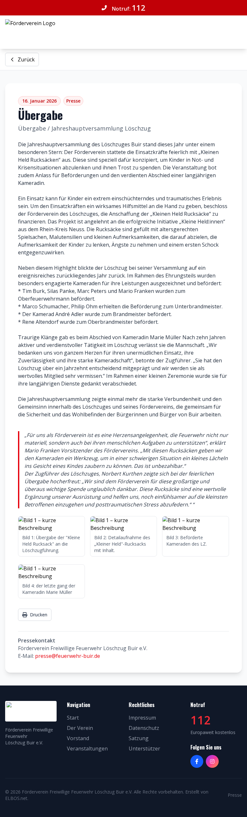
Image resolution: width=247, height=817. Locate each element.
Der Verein (80, 727)
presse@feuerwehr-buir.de (67, 655)
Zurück (26, 59)
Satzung (139, 738)
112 (138, 7)
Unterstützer (144, 748)
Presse (235, 795)
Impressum (142, 717)
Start (73, 717)
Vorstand (78, 738)
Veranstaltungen (87, 748)
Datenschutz (144, 727)
